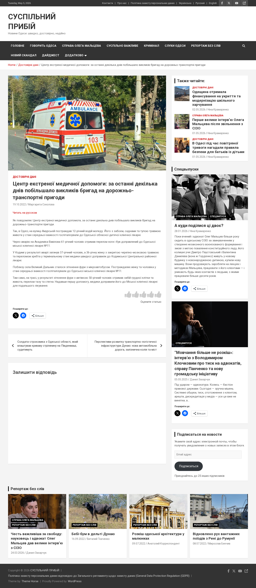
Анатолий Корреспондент (163, 543)
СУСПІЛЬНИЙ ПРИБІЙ (44, 570)
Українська (185, 3)
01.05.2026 (198, 133)
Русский (200, 3)
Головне (17, 45)
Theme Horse (30, 581)
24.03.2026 (17, 552)
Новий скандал (23, 55)
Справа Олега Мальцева (81, 45)
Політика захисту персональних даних (152, 3)
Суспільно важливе (122, 45)
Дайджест (50, 55)
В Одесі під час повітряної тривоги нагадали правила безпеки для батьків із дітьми (218, 147)
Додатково (74, 55)
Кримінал (151, 45)
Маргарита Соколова (41, 204)
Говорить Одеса (43, 45)
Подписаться (188, 466)
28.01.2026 (181, 231)
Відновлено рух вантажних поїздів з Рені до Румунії (216, 536)
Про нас (122, 3)
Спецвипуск (218, 216)
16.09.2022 (78, 538)
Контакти (107, 3)
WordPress (75, 581)
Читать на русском (25, 212)
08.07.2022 (199, 543)
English (213, 3)
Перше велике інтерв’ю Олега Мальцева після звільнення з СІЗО (218, 124)
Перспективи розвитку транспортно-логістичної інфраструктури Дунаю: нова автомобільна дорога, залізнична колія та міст (125, 345)
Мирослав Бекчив (219, 543)
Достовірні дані (24, 176)
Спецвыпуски (186, 169)
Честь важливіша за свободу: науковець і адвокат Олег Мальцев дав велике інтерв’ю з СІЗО (37, 541)
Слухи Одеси (175, 45)
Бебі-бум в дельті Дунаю (93, 534)
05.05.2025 (181, 379)
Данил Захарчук (200, 379)
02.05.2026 (198, 109)
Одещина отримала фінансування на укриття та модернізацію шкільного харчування (216, 98)
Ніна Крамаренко (218, 109)
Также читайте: (191, 81)
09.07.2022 (138, 543)
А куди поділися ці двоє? (198, 225)
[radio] (128, 295)
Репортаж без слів (206, 45)
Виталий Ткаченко (98, 538)
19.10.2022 (19, 204)
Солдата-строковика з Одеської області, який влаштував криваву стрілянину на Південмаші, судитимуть (47, 345)
